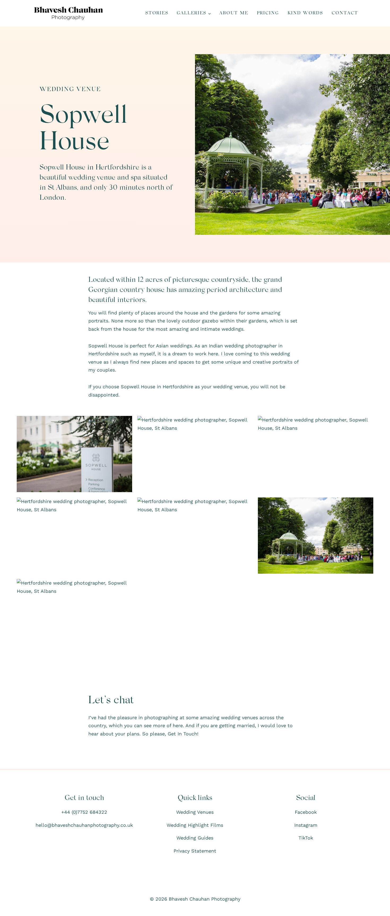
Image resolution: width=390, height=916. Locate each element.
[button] (74, 454)
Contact (345, 13)
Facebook (306, 812)
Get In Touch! (183, 733)
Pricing (268, 13)
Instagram (305, 825)
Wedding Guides (194, 838)
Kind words (305, 13)
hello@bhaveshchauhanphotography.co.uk (84, 825)
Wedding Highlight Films (195, 825)
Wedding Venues (195, 812)
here (178, 725)
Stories (156, 13)
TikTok (305, 838)
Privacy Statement (195, 851)
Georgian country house (126, 290)
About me (233, 13)
